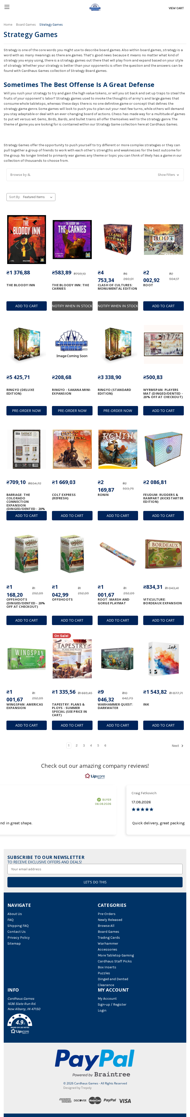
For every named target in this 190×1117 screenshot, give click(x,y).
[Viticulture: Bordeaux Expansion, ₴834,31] (163, 554)
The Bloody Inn (20, 285)
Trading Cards (109, 937)
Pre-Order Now (26, 410)
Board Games (108, 932)
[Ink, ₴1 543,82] (163, 659)
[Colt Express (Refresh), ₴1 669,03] (72, 449)
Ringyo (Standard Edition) (114, 391)
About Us (14, 914)
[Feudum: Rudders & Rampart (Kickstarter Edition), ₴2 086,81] (163, 449)
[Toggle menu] (7, 7)
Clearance (106, 985)
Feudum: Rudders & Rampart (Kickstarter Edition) (163, 498)
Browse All (106, 926)
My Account (107, 998)
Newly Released (110, 920)
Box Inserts (107, 967)
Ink (146, 704)
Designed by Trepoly (77, 1088)
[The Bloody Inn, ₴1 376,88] (26, 239)
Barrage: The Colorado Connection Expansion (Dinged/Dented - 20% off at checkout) (25, 503)
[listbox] (38, 197)
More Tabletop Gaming (116, 955)
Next (176, 746)
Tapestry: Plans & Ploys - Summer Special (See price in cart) (69, 710)
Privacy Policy (18, 937)
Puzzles (104, 973)
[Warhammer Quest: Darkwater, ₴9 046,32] (118, 659)
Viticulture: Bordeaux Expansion (162, 601)
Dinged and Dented (113, 979)
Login (102, 1010)
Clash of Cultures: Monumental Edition (117, 286)
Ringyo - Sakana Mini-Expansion (71, 391)
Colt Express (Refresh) (64, 496)
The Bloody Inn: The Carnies (70, 286)
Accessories (107, 949)
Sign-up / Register (112, 1004)
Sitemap (14, 943)
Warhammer (108, 943)
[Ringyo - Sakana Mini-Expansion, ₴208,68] (72, 344)
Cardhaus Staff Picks (115, 961)
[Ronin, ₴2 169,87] (118, 449)
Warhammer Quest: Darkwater (115, 706)
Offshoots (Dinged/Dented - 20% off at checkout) (25, 603)
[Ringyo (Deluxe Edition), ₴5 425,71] (26, 344)
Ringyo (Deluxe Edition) (20, 391)
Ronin (103, 494)
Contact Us (16, 932)
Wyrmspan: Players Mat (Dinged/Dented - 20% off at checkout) (163, 393)
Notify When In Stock (72, 306)
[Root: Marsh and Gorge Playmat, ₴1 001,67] (118, 554)
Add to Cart (26, 306)
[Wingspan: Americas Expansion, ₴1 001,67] (26, 659)
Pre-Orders (107, 914)
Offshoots (62, 599)
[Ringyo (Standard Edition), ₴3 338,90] (118, 344)
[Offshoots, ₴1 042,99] (72, 554)
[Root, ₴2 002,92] (163, 239)
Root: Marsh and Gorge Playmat (114, 601)
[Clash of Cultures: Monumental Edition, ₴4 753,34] (118, 239)
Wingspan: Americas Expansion (24, 706)
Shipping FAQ (18, 926)
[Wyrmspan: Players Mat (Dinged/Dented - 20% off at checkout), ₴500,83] (163, 344)
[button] (95, 174)
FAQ (10, 920)
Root (148, 285)
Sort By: (14, 197)
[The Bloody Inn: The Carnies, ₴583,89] (72, 239)
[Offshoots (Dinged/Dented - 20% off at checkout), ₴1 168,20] (26, 554)
